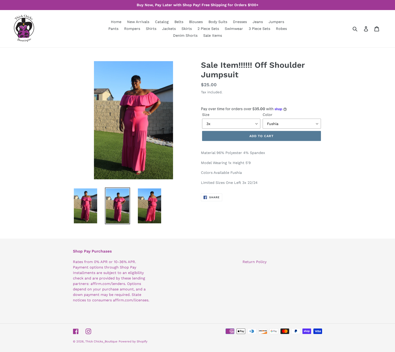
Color (267, 114)
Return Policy (255, 262)
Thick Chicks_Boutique (101, 341)
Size (205, 114)
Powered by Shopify (133, 341)
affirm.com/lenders (108, 284)
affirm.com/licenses (130, 300)
